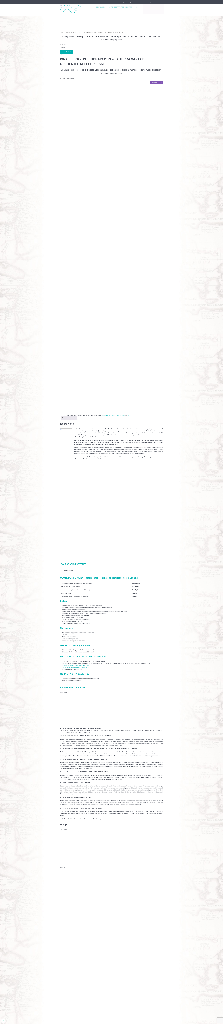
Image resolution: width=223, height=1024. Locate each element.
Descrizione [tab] (66, 418)
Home (61, 32)
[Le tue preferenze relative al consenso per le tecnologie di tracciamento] (3, 1021)
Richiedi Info (67, 52)
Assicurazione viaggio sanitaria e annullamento (75, 667)
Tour (123, 415)
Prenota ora (156, 82)
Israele (130, 415)
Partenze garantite (116, 415)
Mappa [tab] (74, 418)
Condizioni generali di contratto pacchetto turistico (76, 665)
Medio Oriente (68, 32)
